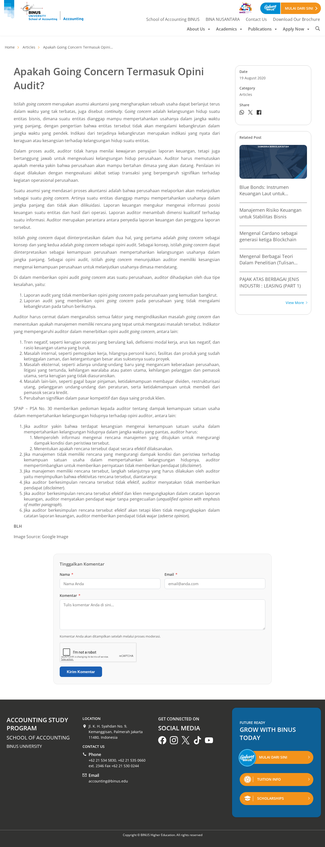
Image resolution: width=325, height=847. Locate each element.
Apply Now (293, 29)
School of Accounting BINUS (173, 19)
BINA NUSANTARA (223, 19)
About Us (196, 29)
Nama (66, 574)
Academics (226, 29)
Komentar (70, 595)
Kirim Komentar (81, 672)
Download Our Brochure (296, 19)
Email (171, 574)
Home (10, 47)
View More (295, 303)
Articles (29, 47)
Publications (260, 29)
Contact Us (256, 19)
